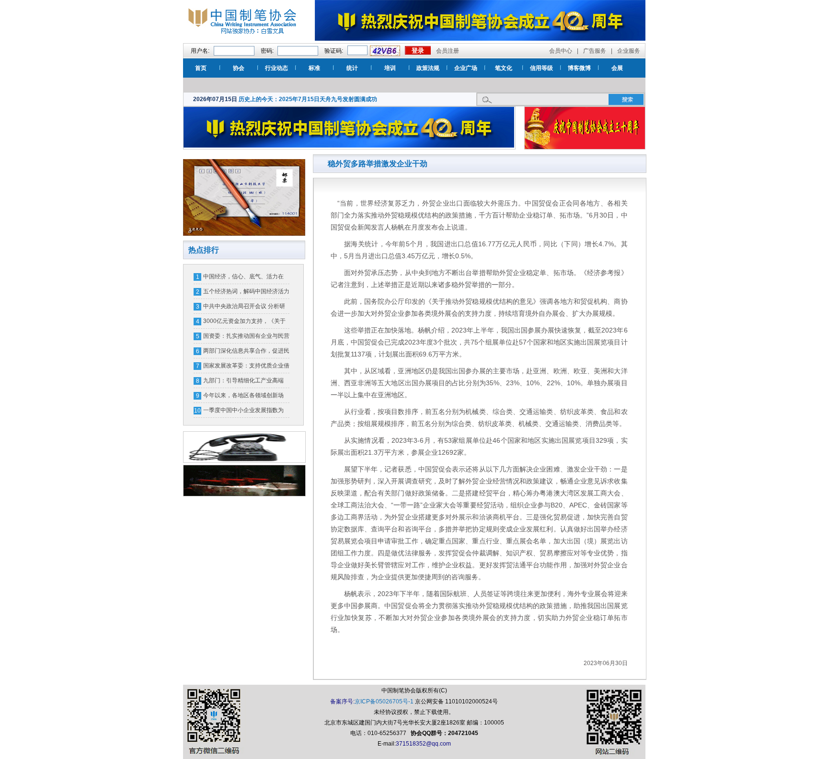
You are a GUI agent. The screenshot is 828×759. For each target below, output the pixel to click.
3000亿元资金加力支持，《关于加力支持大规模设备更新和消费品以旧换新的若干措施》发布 (246, 323)
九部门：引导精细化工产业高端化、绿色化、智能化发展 (243, 382)
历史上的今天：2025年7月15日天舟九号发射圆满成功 (308, 99)
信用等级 (541, 68)
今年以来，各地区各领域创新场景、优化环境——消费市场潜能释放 (246, 397)
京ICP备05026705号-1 (384, 701)
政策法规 (427, 68)
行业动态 (276, 68)
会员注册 (447, 50)
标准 (314, 68)
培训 (390, 68)
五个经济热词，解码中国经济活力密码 (246, 293)
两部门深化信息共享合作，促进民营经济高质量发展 (246, 352)
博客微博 (579, 68)
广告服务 (594, 50)
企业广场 (465, 68)
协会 (238, 68)
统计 (352, 68)
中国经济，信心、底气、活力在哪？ (243, 278)
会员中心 (560, 50)
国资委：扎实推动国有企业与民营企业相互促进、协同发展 (246, 338)
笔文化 (503, 68)
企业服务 (628, 50)
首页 (201, 68)
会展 (617, 68)
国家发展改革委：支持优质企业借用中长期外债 (246, 367)
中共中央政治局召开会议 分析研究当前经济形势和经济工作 (244, 308)
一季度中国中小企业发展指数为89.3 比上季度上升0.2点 (243, 412)
